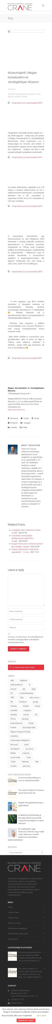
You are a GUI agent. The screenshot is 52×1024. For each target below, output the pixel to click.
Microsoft (14, 745)
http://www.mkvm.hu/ (16, 410)
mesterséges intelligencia (20, 740)
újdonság (26, 766)
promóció (29, 749)
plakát (37, 94)
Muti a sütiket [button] (41, 1016)
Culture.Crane (13, 918)
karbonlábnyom (16, 723)
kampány (25, 719)
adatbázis (23, 680)
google (35, 702)
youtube (13, 766)
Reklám (11, 97)
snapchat (25, 753)
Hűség (37, 706)
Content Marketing (26, 693)
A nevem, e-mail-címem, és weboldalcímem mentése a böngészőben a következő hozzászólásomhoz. (25, 640)
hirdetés (11, 94)
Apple (33, 689)
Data (22, 698)
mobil (26, 745)
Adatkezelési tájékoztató (18, 934)
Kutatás (13, 727)
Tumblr (36, 418)
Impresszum (13, 939)
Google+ (27, 423)
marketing (14, 736)
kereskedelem (21, 94)
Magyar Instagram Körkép (20, 732)
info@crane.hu (17, 1003)
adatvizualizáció (16, 685)
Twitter (26, 418)
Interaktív (13, 715)
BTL (11, 693)
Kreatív (31, 723)
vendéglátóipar (21, 97)
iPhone (13, 719)
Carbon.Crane (13, 912)
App (23, 689)
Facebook (13, 418)
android (13, 689)
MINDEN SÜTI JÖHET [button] (26, 1020)
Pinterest (14, 423)
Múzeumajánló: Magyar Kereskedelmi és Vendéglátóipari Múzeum (23, 77)
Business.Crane (14, 923)
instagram (27, 710)
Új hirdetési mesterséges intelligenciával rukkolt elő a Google (22, 538)
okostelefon (15, 749)
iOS (36, 715)
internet (26, 715)
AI (29, 685)
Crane (10, 907)
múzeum (31, 94)
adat (12, 680)
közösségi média (28, 727)
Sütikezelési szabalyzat (17, 928)
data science (34, 698)
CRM (12, 698)
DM (11, 702)
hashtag (13, 706)
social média (15, 757)
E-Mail (24, 427)
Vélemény (25, 762)
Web (36, 762)
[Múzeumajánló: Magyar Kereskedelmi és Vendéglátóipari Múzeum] (26, 48)
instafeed (13, 710)
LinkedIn (13, 427)
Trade (28, 757)
